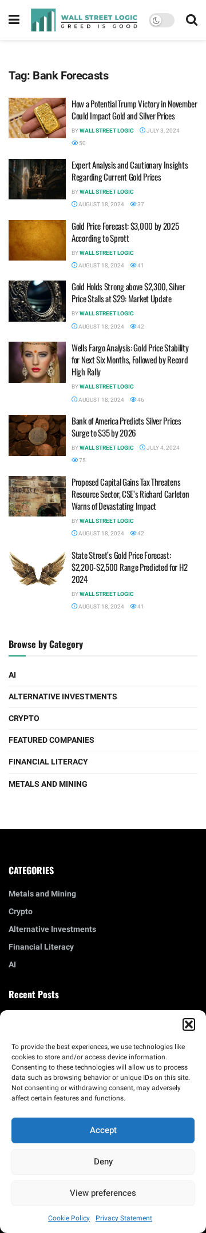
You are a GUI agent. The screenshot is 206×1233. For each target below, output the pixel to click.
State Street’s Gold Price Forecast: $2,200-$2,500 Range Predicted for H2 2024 (129, 567)
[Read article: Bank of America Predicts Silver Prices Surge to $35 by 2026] (37, 435)
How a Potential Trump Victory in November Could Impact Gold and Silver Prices (134, 109)
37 (140, 205)
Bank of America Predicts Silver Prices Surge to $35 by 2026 (126, 426)
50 (82, 143)
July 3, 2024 (162, 131)
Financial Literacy (48, 762)
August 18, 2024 (100, 205)
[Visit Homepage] (84, 20)
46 (140, 400)
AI (12, 675)
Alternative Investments (63, 697)
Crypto (24, 718)
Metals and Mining (48, 784)
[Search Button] (191, 20)
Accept (103, 1130)
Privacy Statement (124, 1218)
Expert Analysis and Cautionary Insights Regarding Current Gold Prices (130, 170)
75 (82, 461)
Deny (103, 1161)
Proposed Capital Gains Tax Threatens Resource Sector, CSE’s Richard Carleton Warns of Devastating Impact (130, 493)
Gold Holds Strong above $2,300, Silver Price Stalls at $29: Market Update (128, 292)
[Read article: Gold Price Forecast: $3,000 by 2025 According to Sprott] (37, 240)
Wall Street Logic (107, 131)
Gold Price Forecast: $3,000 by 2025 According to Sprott (125, 231)
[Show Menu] (14, 20)
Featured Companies (51, 740)
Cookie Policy (69, 1218)
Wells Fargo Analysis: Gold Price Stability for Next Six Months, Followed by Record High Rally (130, 359)
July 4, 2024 (162, 448)
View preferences (103, 1193)
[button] (189, 1024)
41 (140, 266)
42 (140, 327)
